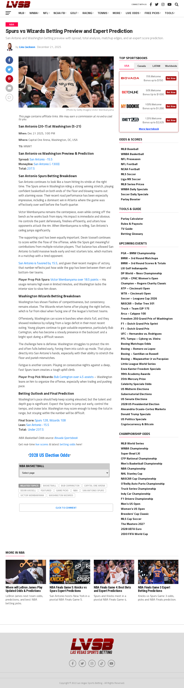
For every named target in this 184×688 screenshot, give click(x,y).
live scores (42, 444)
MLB (21, 13)
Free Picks (152, 13)
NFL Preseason (131, 159)
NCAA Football (130, 169)
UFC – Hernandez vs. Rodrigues (141, 333)
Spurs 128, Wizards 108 (50, 420)
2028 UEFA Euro (131, 529)
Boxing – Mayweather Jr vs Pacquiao (145, 359)
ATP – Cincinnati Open (135, 288)
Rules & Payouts (131, 223)
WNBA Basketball (132, 154)
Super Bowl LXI (130, 453)
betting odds (67, 444)
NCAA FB (59, 13)
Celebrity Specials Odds (136, 384)
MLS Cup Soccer (131, 519)
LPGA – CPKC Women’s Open (139, 278)
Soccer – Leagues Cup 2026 (139, 298)
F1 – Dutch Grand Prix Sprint (139, 323)
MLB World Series (132, 443)
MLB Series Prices (132, 184)
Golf (73, 13)
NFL (45, 13)
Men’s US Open (130, 504)
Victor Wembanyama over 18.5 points (74, 279)
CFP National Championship (139, 458)
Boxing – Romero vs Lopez (138, 349)
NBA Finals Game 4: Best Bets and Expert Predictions (112, 589)
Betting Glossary (132, 234)
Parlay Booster (130, 199)
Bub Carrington (70, 485)
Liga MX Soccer (131, 179)
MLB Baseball (129, 149)
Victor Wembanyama (32, 495)
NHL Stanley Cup (131, 473)
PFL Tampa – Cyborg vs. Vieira (140, 338)
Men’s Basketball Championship (141, 463)
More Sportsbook (149, 129)
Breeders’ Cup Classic (135, 514)
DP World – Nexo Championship (141, 273)
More (116, 13)
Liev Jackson (27, 47)
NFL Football (129, 164)
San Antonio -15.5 (41, 159)
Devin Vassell (28, 490)
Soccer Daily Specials (134, 194)
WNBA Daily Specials (134, 189)
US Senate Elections (134, 399)
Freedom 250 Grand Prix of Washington (147, 318)
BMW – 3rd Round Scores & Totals (143, 263)
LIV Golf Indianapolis (134, 268)
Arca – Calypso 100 (133, 313)
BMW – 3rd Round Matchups (139, 258)
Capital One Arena (94, 485)
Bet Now (171, 78)
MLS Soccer (128, 174)
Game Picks (62, 490)
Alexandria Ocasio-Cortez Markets (143, 409)
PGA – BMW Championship (138, 253)
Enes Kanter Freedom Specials (141, 369)
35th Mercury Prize (133, 379)
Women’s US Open (133, 509)
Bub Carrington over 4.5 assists (74, 377)
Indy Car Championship (135, 493)
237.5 (31, 168)
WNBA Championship (134, 448)
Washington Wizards (61, 495)
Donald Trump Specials (136, 414)
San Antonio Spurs (93, 490)
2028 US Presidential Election (140, 404)
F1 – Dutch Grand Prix (135, 328)
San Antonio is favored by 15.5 (38, 263)
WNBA (33, 13)
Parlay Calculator (132, 218)
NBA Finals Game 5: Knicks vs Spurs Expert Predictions (68, 589)
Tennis (102, 13)
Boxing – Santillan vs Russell (139, 354)
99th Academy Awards (135, 374)
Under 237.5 (35, 429)
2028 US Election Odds (49, 455)
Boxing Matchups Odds (136, 343)
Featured (46, 490)
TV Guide (127, 229)
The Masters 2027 (133, 524)
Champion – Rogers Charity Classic (143, 283)
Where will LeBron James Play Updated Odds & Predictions (24, 589)
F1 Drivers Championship (137, 499)
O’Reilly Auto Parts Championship (143, 483)
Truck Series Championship (138, 488)
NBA (75, 490)
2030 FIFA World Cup (134, 534)
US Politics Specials (133, 419)
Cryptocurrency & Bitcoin (137, 424)
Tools (169, 13)
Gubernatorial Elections (136, 394)
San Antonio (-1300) (46, 164)
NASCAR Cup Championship (138, 478)
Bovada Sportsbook (66, 438)
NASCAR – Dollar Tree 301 (138, 303)
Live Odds (132, 13)
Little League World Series (138, 364)
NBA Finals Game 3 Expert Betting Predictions (154, 589)
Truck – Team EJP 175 (135, 308)
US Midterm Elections (135, 389)
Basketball (49, 485)
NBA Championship (133, 468)
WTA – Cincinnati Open (136, 293)
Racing (87, 13)
